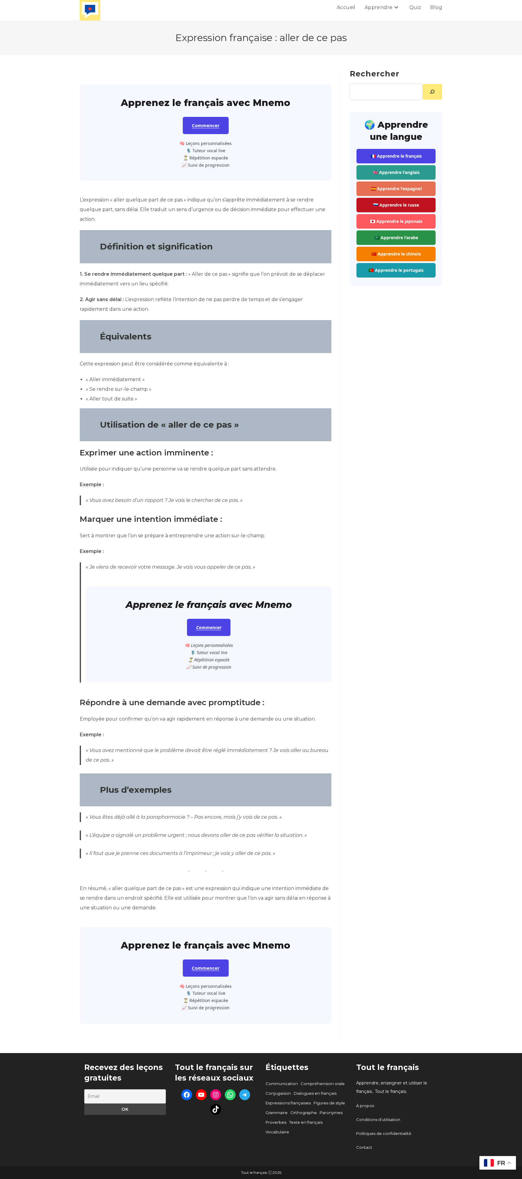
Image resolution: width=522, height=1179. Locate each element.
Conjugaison (278, 1093)
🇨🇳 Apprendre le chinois (396, 254)
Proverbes (276, 1122)
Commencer (206, 125)
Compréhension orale (323, 1083)
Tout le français (387, 1067)
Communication (282, 1083)
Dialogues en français (315, 1093)
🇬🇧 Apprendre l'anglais (396, 172)
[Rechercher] (432, 92)
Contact (364, 1147)
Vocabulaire (277, 1131)
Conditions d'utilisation (378, 1119)
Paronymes (331, 1112)
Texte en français (306, 1122)
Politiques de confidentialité (383, 1133)
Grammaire (277, 1112)
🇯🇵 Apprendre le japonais (396, 221)
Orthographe (303, 1112)
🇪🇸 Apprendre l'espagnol (396, 188)
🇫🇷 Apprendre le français (396, 156)
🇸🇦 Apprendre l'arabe (396, 237)
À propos (365, 1105)
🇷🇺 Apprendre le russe (396, 205)
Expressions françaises (288, 1102)
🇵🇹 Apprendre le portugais (396, 270)
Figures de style (329, 1102)
